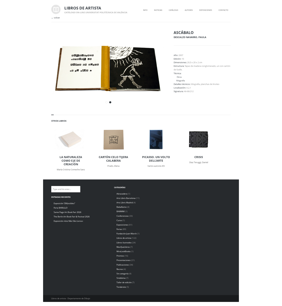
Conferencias (123, 216)
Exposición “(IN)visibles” (64, 203)
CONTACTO (223, 10)
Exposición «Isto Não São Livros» (68, 221)
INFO (145, 10)
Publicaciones (123, 264)
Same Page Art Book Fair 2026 (67, 212)
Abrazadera (122, 193)
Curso (119, 220)
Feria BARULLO (60, 207)
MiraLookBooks (124, 251)
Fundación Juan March (127, 233)
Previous (153, 37)
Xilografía (180, 80)
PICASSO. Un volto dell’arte (156, 158)
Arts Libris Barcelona (126, 198)
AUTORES (189, 10)
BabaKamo (121, 207)
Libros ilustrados (124, 242)
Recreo (120, 269)
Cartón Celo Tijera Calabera (113, 158)
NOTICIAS (158, 10)
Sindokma (121, 278)
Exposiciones (122, 224)
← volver (55, 18)
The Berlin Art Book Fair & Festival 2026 (72, 216)
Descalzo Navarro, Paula (190, 37)
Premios (120, 255)
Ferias (119, 229)
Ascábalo (184, 32)
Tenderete (121, 287)
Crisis (198, 157)
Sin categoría (122, 273)
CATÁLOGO (173, 10)
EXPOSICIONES (205, 10)
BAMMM (121, 211)
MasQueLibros (123, 247)
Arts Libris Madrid (125, 202)
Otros (179, 77)
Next (159, 37)
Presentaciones (124, 260)
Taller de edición (124, 282)
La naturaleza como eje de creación (71, 160)
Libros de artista (124, 238)
